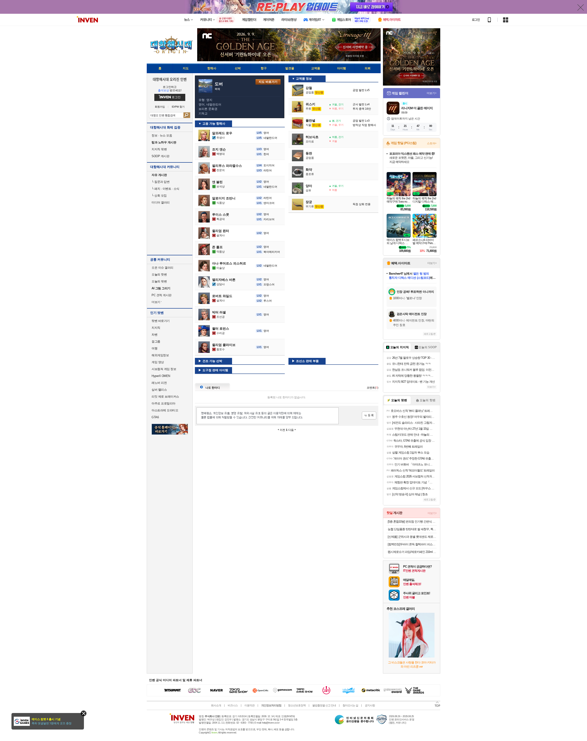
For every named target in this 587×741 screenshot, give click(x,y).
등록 (369, 416)
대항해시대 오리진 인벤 (169, 79)
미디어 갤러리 (161, 202)
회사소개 (216, 705)
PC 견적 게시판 (162, 295)
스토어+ (432, 143)
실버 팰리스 (159, 389)
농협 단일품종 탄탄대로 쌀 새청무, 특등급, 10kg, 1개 (412, 529)
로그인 (476, 20)
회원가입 (160, 107)
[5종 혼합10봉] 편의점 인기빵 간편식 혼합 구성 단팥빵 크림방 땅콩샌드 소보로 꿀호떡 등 (412, 521)
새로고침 (428, 334)
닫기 (83, 713)
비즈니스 (233, 705)
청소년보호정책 (297, 705)
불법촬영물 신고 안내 (324, 705)
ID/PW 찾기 (178, 107)
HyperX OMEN (161, 375)
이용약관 (249, 705)
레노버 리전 (159, 382)
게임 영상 (158, 362)
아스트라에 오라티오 (165, 410)
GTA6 (155, 417)
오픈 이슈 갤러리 (162, 267)
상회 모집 (159, 195)
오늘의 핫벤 (159, 274)
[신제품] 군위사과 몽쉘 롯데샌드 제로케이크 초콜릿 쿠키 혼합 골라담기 (412, 536)
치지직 (156, 327)
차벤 (154, 334)
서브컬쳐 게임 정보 (164, 369)
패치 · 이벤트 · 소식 (165, 188)
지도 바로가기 (268, 82)
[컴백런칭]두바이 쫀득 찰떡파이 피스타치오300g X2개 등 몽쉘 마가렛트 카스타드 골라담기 (412, 544)
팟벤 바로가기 (161, 320)
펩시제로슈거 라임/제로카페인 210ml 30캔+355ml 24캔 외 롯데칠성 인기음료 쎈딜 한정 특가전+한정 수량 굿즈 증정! (412, 552)
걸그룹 (156, 341)
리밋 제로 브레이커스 (165, 396)
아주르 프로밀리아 (163, 403)
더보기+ (432, 93)
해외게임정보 (160, 355)
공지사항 (370, 705)
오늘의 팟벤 (159, 281)
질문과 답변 (160, 181)
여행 (154, 348)
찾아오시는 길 (350, 705)
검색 (186, 115)
